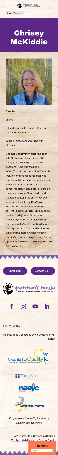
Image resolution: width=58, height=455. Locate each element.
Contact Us (41, 271)
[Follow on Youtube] (35, 306)
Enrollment (15, 271)
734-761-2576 (11, 326)
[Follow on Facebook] (11, 306)
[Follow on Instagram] (23, 306)
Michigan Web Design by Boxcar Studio (33, 440)
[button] (21, 14)
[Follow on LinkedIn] (47, 306)
